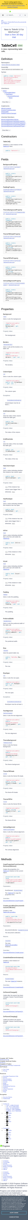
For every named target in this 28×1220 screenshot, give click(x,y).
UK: (12, 1106)
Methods (6, 859)
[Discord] (7, 1125)
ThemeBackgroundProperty (12, 210)
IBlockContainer (6, 108)
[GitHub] (7, 1123)
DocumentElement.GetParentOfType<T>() (14, 126)
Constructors (9, 136)
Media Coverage (7, 1166)
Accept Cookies (14, 1212)
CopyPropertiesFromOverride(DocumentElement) (13, 865)
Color (18, 167)
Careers (5, 1168)
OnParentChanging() (10, 1016)
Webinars (5, 1084)
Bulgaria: (13, 1109)
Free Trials (6, 1069)
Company (5, 1161)
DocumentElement (13, 96)
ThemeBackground (9, 740)
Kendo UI (2, 1062)
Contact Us (6, 1104)
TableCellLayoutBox (9, 912)
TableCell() (6, 141)
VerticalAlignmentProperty (12, 281)
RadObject (9, 94)
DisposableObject (9, 92)
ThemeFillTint (7, 799)
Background (7, 314)
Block (10, 98)
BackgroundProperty (10, 164)
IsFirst (5, 530)
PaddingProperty (9, 187)
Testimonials (6, 1098)
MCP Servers (3, 1065)
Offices (5, 1169)
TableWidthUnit (7, 621)
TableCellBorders (7, 344)
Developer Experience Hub (10, 1076)
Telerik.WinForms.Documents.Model (11, 64)
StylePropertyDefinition (9, 167)
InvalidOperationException (14, 400)
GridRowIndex (8, 439)
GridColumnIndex (9, 411)
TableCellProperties (8, 168)
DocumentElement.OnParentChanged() (15, 1011)
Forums (5, 1082)
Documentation (7, 1079)
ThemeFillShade (8, 771)
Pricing (5, 1071)
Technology (6, 1162)
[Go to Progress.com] (5, 1146)
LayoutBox (7, 940)
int (4, 374)
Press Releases (7, 1165)
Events (5, 1090)
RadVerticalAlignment (9, 829)
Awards (5, 1163)
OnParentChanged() (10, 992)
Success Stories (7, 1097)
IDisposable (5, 112)
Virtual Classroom (8, 1089)
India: (12, 1108)
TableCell (6, 23)
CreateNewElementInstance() (13, 957)
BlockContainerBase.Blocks (9, 119)
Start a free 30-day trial (14, 35)
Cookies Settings (14, 1217)
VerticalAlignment (9, 827)
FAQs (4, 1091)
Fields (4, 159)
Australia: (13, 1111)
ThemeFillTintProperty (10, 258)
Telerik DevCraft (4, 1059)
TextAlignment (8, 711)
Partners (5, 1087)
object (5, 91)
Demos (5, 1077)
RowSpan (6, 673)
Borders (6, 342)
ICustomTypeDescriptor (8, 110)
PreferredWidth (8, 618)
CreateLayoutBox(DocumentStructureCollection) (13, 906)
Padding (19, 189)
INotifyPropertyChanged (8, 113)
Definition (7, 58)
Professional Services (9, 1086)
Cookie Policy (12, 1206)
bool (4, 468)
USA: (12, 1105)
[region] (14, 1208)
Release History (7, 1080)
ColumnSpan (7, 372)
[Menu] (3, 15)
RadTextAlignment (7, 713)
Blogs (4, 1083)
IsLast (5, 561)
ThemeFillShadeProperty (11, 234)
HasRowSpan (7, 499)
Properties (7, 309)
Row (4, 648)
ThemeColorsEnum (7, 742)
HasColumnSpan (9, 466)
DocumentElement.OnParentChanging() (15, 1036)
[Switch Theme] (25, 15)
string (18, 236)
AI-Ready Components (14, 1065)
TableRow (6, 538)
